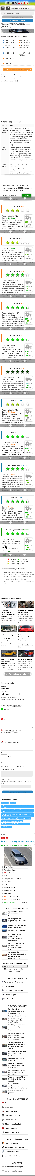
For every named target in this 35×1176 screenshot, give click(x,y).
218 (15, 902)
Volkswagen (10, 13)
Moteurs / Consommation (13, 876)
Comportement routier (12, 879)
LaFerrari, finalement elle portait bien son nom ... (26, 638)
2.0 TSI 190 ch (9, 53)
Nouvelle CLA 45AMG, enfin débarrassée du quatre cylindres (16, 1065)
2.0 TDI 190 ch (25, 43)
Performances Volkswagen (13, 982)
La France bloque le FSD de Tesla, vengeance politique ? (16, 1072)
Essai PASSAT (9, 867)
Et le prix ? (7, 885)
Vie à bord (7, 882)
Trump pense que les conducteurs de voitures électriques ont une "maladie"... (17, 1046)
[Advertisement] (17, 101)
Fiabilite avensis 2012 (8, 824)
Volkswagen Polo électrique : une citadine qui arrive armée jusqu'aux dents (17, 955)
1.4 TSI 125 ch (9, 40)
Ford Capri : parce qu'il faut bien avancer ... (7, 661)
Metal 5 (13, 803)
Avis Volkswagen (10, 995)
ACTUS (31, 9)
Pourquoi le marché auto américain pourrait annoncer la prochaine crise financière (17, 1019)
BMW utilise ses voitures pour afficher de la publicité (17, 1054)
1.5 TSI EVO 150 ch (11, 48)
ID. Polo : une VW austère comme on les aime (17, 927)
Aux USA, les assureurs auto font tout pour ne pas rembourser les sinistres (16, 1028)
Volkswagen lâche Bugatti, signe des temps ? (17, 921)
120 (12, 896)
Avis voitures (9, 1103)
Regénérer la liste (17, 674)
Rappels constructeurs (13, 1132)
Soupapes (5, 803)
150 (12, 899)
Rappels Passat (9, 890)
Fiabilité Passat (9, 888)
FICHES (15, 9)
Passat (17, 13)
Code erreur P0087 (25, 818)
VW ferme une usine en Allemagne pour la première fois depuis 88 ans (16, 946)
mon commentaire (17, 792)
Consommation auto (12, 1116)
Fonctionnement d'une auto (15, 1147)
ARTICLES (23, 9)
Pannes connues (11, 1128)
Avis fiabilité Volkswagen (14, 1167)
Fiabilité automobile (12, 1120)
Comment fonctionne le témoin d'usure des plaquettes (8, 613)
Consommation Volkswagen (14, 990)
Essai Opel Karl (6, 826)
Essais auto (9, 1107)
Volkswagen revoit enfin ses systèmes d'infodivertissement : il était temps (17, 937)
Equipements (9, 893)
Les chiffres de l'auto (12, 1156)
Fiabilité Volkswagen (11, 999)
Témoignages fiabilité (13, 1124)
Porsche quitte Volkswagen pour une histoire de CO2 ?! (16, 1011)
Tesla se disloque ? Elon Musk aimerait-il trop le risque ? (16, 1079)
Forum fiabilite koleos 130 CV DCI (12, 821)
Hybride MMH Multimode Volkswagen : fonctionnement (17, 914)
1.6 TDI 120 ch (9, 58)
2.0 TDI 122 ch (9, 63)
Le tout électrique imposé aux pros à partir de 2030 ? (8, 637)
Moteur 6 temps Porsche (9, 818)
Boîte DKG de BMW (25, 659)
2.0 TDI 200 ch (25, 45)
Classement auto (11, 1111)
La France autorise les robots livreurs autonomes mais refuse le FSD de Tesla (16, 1037)
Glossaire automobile (12, 1152)
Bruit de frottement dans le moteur (25, 611)
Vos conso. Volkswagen (13, 1171)
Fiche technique (10, 870)
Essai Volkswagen (10, 986)
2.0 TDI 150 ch (25, 40)
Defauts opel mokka (23, 824)
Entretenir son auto (12, 1143)
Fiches (3, 13)
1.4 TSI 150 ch (9, 43)
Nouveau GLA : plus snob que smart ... (17, 1059)
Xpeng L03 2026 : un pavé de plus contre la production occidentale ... (17, 1086)
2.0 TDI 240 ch (25, 48)
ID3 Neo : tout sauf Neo (16, 930)
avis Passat (9, 873)
